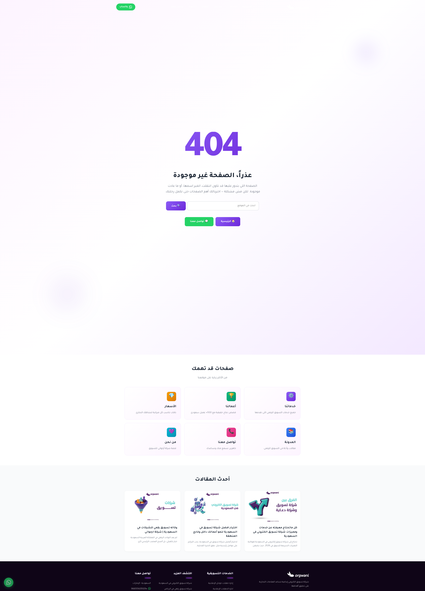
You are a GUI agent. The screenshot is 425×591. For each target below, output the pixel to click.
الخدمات (233, 7)
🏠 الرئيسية (228, 221)
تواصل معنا (177, 7)
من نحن (218, 7)
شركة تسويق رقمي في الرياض (178, 589)
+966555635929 (139, 589)
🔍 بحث (175, 206)
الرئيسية (247, 7)
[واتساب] (8, 582)
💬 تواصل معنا (199, 221)
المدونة (192, 7)
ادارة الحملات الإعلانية (223, 589)
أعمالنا (205, 7)
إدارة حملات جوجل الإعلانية (220, 583)
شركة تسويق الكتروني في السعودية (175, 583)
